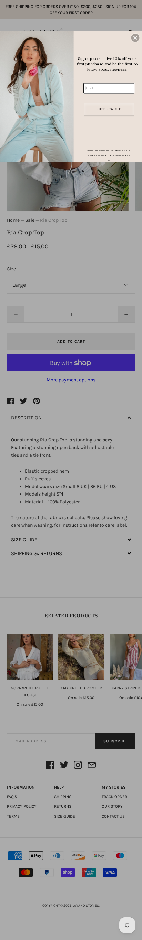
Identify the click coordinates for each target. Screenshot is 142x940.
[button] (135, 38)
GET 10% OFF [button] (109, 109)
